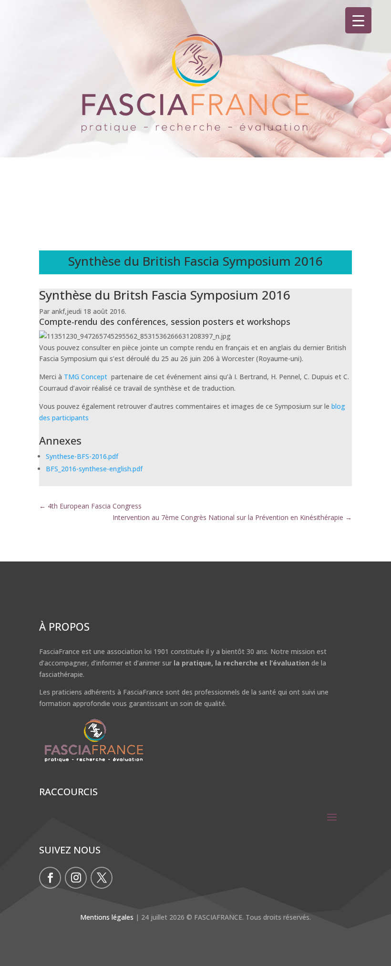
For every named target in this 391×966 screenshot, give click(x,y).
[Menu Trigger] (358, 20)
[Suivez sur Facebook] (50, 878)
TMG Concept (86, 376)
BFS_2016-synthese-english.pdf (94, 468)
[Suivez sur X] (102, 878)
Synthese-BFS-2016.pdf (82, 456)
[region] (195, 98)
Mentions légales (107, 917)
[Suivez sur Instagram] (76, 878)
